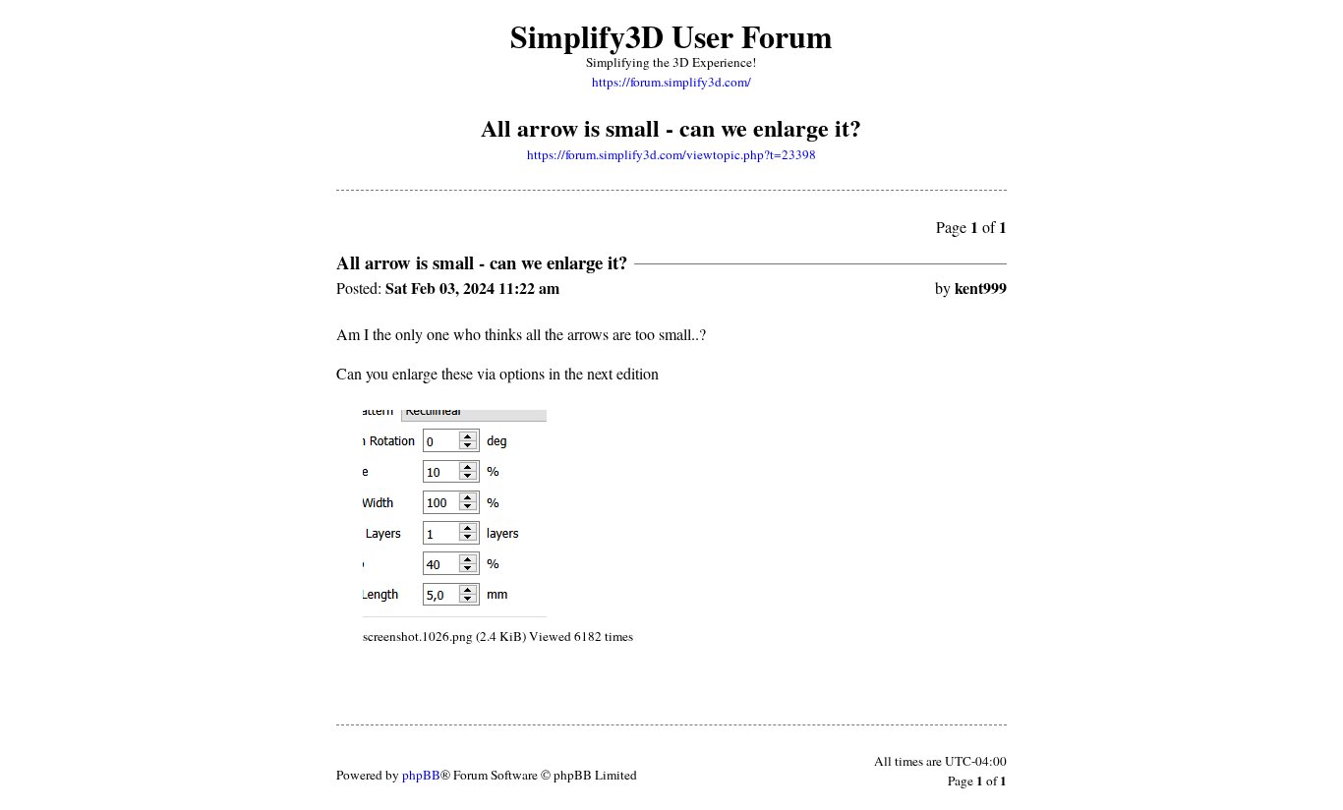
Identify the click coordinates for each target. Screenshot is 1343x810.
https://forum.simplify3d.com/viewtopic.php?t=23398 (671, 154)
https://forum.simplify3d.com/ (671, 81)
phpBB (421, 774)
